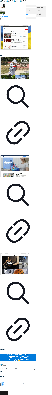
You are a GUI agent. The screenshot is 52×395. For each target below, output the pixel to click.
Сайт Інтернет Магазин (3, 385)
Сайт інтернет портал (3, 384)
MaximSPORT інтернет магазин (4, 349)
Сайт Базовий (2, 382)
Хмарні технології (3, 23)
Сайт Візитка (2, 381)
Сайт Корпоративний (3, 383)
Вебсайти (2, 21)
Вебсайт (2, 19)
